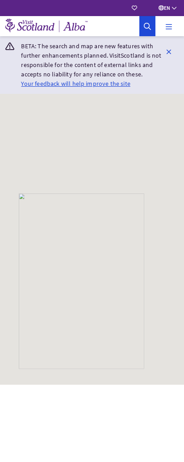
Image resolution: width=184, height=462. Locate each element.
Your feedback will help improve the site (75, 84)
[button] (169, 26)
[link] (147, 26)
